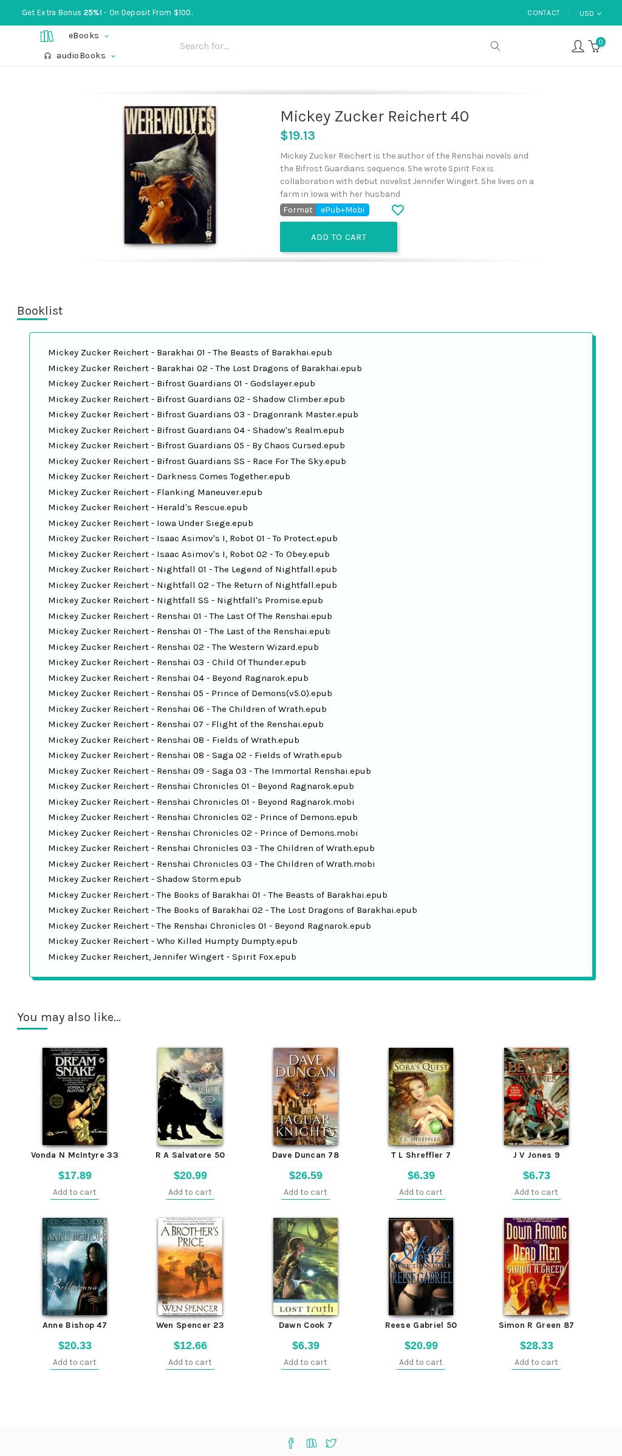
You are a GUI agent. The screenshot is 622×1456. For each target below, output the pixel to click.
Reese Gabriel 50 (421, 1325)
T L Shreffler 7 (421, 1155)
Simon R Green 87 (537, 1325)
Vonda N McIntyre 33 (74, 1155)
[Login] (578, 45)
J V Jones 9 (536, 1155)
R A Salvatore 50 (190, 1155)
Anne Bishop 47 (75, 1325)
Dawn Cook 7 (305, 1325)
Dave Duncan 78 (305, 1155)
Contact (543, 13)
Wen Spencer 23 (190, 1325)
